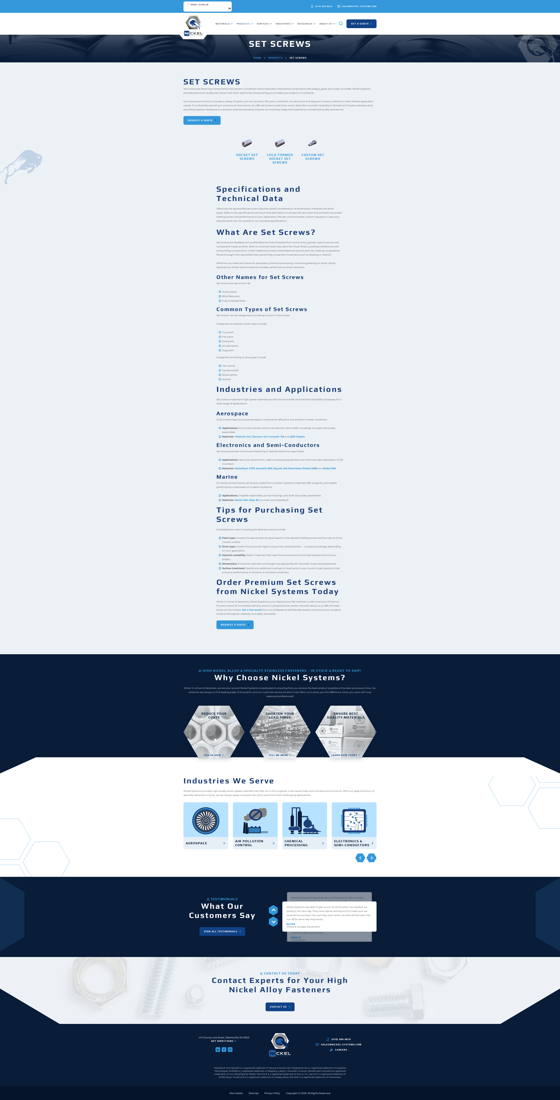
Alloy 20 (254, 500)
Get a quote (360, 23)
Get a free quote (252, 609)
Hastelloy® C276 (245, 468)
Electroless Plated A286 (302, 468)
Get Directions (222, 1041)
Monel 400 (241, 500)
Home (257, 57)
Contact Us (278, 1006)
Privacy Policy (272, 1093)
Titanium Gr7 (260, 436)
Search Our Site (323, 42)
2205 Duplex (297, 436)
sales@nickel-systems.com (359, 6)
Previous (360, 857)
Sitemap (254, 1093)
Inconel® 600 (264, 468)
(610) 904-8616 (323, 6)
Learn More (245, 162)
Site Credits (236, 1093)
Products (275, 57)
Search (427, 42)
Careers (341, 1049)
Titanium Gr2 (243, 436)
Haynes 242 (280, 468)
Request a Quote (200, 120)
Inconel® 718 (276, 436)
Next (371, 857)
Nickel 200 (329, 468)
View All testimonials (221, 931)
